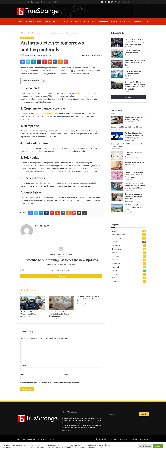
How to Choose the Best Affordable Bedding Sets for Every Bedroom (59, 314)
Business (29, 21)
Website (66, 374)
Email (23, 374)
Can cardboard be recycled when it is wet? (126, 127)
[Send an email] (34, 55)
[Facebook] (22, 62)
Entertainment (43, 21)
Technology (102, 21)
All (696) (128, 97)
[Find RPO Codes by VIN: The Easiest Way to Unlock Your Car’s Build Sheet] (117, 186)
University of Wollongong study (45, 113)
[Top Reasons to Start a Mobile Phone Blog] (117, 120)
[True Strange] (38, 11)
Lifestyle (66, 21)
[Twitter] (28, 62)
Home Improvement (35, 33)
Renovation (79, 21)
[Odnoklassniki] (60, 62)
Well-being (116, 263)
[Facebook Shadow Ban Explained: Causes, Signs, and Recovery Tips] (117, 136)
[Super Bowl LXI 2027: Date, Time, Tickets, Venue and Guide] (117, 63)
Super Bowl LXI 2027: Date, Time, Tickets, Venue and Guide (135, 62)
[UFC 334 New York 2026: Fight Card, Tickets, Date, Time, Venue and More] (117, 42)
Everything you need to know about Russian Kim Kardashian (134, 196)
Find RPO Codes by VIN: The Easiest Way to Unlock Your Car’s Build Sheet (135, 185)
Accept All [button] (158, 446)
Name (23, 366)
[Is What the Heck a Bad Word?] (117, 155)
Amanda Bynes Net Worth (134, 162)
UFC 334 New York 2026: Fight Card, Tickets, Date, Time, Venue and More (134, 41)
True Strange (125, 21)
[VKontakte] (55, 62)
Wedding (137, 21)
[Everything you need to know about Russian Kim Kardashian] (117, 197)
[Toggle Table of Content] (43, 81)
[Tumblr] (39, 62)
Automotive (116, 267)
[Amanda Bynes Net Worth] (117, 165)
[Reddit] (50, 62)
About (27, 2)
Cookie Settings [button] (145, 446)
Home (20, 2)
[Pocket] (66, 62)
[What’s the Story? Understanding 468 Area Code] (117, 208)
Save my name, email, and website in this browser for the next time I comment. (50, 382)
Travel (113, 21)
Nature (114, 278)
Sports (90, 21)
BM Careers (79, 93)
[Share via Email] (79, 213)
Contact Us (35, 2)
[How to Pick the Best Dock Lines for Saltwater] (117, 53)
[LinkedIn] (33, 62)
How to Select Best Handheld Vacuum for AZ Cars (31, 313)
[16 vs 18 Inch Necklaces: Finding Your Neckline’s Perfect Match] (117, 175)
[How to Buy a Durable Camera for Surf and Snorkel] (117, 74)
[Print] (84, 213)
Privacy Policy (46, 2)
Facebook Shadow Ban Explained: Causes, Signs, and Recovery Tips (134, 135)
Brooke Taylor (29, 55)
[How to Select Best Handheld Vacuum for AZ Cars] (32, 303)
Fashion (56, 21)
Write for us (57, 2)
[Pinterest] (44, 62)
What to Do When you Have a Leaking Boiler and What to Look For (89, 299)
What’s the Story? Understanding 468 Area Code (134, 207)
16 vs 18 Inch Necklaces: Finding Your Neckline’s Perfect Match (134, 174)
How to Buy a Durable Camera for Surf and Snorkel (133, 73)
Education (115, 274)
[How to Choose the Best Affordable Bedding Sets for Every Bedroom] (61, 303)
